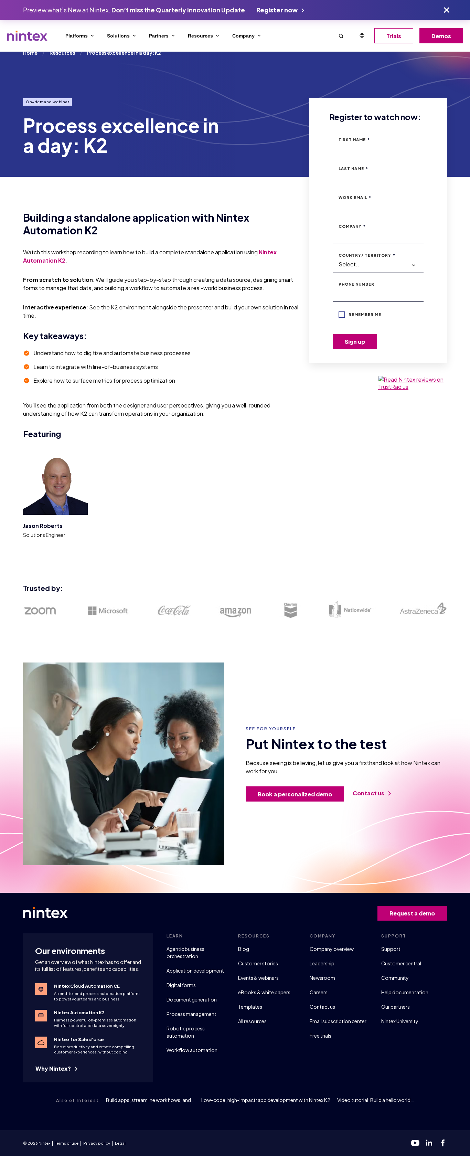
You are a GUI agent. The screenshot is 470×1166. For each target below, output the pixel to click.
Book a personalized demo (295, 794)
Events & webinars (258, 978)
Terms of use (66, 1143)
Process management (191, 1014)
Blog (243, 949)
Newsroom (322, 978)
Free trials (320, 1035)
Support (390, 949)
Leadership (322, 963)
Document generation (192, 999)
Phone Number (356, 284)
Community (395, 978)
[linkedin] (429, 1143)
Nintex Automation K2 (79, 1012)
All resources (252, 1021)
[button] (341, 35)
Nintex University (399, 1021)
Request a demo (412, 913)
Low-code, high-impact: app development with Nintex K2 (265, 1100)
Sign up (355, 341)
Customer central (401, 963)
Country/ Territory (367, 255)
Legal (120, 1143)
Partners (159, 36)
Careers (319, 992)
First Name (354, 139)
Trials (393, 36)
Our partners (395, 1007)
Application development (195, 970)
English (361, 36)
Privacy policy (96, 1143)
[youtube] (415, 1143)
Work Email (355, 197)
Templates (250, 1007)
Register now (277, 10)
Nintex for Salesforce (79, 1039)
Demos (441, 36)
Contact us (369, 793)
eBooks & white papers (264, 992)
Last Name (353, 168)
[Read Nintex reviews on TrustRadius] (412, 383)
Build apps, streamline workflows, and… (150, 1100)
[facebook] (443, 1143)
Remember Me (365, 314)
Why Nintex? (53, 1068)
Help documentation (404, 992)
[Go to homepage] (27, 36)
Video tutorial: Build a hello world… (375, 1100)
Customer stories (258, 963)
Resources (200, 36)
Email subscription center (338, 1021)
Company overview (332, 949)
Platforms (76, 36)
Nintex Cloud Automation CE (87, 986)
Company (243, 36)
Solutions (118, 36)
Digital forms (181, 985)
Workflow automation (192, 1050)
